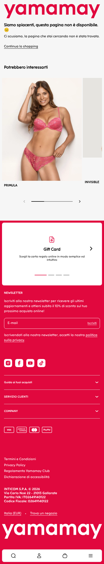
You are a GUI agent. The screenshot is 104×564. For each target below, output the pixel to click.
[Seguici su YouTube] (30, 363)
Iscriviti (92, 323)
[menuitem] (13, 556)
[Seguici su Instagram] (8, 363)
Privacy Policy (14, 465)
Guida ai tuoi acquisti (18, 382)
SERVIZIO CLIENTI (16, 396)
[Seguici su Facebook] (19, 363)
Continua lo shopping (21, 46)
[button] (80, 201)
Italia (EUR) (12, 513)
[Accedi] (39, 556)
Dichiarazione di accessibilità (26, 477)
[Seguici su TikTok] (41, 363)
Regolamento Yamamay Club (27, 471)
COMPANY (11, 411)
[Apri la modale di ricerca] (13, 556)
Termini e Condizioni (20, 459)
